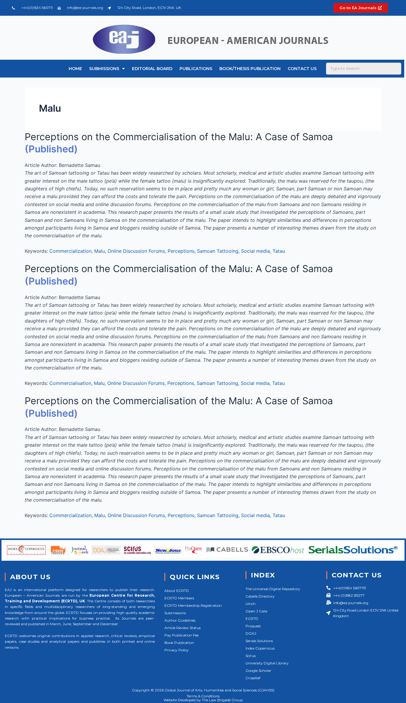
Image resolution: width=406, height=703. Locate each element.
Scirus (251, 655)
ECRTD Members (179, 598)
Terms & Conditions (203, 696)
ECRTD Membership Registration (193, 605)
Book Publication (179, 642)
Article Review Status (182, 627)
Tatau (279, 251)
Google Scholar (258, 670)
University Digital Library (267, 663)
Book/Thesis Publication (250, 68)
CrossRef (253, 678)
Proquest (253, 626)
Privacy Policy (176, 650)
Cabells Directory (260, 596)
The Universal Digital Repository (273, 589)
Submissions (104, 68)
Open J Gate (256, 611)
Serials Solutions (259, 641)
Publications (196, 68)
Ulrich (251, 603)
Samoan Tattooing (217, 251)
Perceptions (181, 251)
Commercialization (70, 251)
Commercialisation (70, 383)
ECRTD (252, 618)
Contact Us (302, 68)
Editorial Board (152, 68)
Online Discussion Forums (136, 251)
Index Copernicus (260, 648)
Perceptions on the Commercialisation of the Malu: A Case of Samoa (179, 137)
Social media (255, 251)
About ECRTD (176, 590)
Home (75, 68)
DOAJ (251, 633)
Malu (99, 251)
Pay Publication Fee (181, 635)
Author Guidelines (179, 620)
